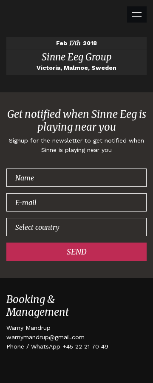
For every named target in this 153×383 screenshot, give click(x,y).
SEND (77, 252)
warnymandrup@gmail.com (45, 337)
